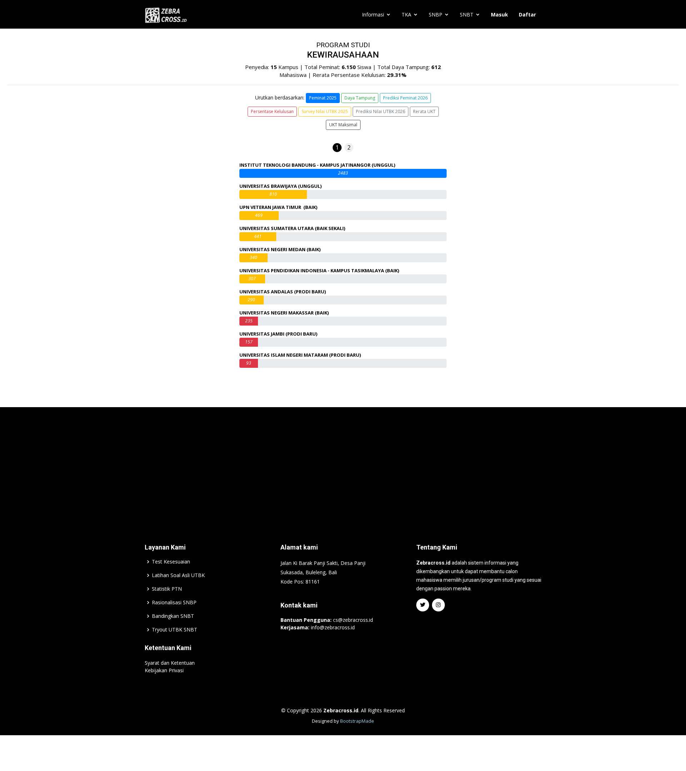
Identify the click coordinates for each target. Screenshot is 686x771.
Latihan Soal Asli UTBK (178, 575)
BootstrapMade (357, 721)
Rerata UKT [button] (424, 111)
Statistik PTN (167, 588)
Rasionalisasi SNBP (174, 602)
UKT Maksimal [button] (343, 125)
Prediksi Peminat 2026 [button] (405, 98)
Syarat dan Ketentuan (170, 662)
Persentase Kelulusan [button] (272, 111)
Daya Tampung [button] (359, 98)
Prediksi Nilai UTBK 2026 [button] (380, 111)
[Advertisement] (343, 464)
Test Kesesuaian (171, 561)
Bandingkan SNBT (173, 616)
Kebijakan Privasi (164, 670)
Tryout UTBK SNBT (174, 629)
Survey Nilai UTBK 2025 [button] (325, 111)
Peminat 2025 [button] (323, 98)
